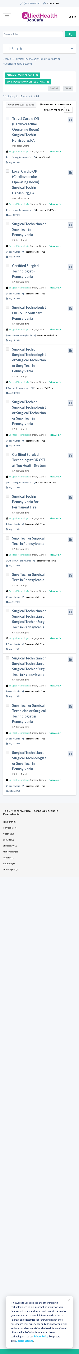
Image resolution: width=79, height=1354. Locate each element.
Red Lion (12, 388)
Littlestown (13, 561)
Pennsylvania (25, 157)
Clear (68, 88)
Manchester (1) (10, 851)
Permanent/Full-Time (46, 210)
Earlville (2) (8, 839)
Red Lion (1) (8, 857)
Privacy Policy (41, 1336)
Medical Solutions (20, 145)
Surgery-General (38, 151)
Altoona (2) (8, 833)
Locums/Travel (43, 157)
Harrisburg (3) (9, 827)
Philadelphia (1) (11, 869)
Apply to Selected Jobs (21, 104)
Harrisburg (13, 157)
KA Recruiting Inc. (20, 240)
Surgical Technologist (19, 151)
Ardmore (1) (9, 863)
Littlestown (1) (10, 845)
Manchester (13, 335)
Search (70, 34)
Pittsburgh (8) (9, 821)
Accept (69, 1300)
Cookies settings (24, 1340)
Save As (54, 88)
